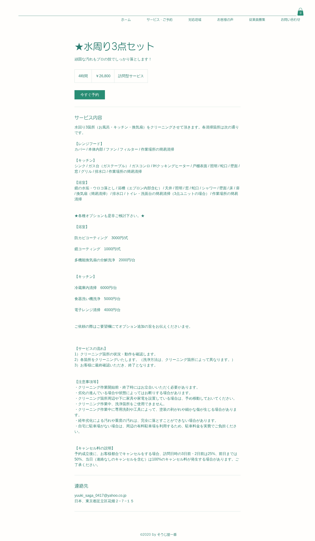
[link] (89, 94)
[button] (300, 11)
